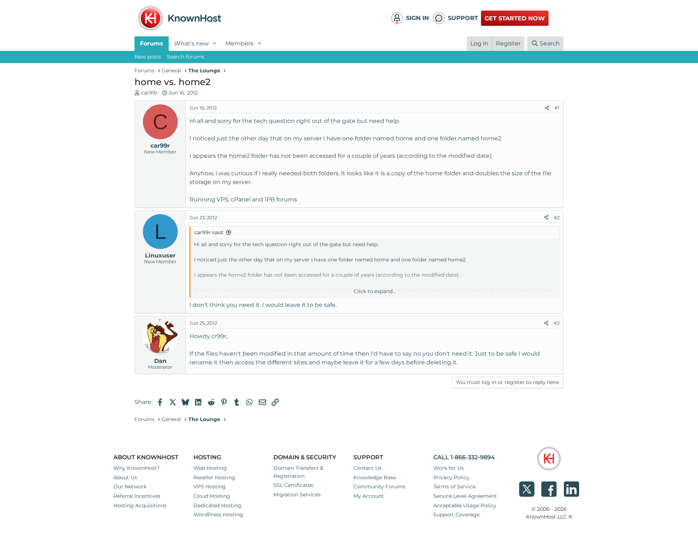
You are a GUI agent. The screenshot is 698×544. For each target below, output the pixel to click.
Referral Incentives (136, 496)
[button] (214, 43)
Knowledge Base (374, 477)
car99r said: (209, 232)
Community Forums (379, 486)
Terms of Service (454, 486)
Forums (151, 43)
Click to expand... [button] (375, 291)
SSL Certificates (293, 485)
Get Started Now (515, 18)
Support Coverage (456, 514)
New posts (148, 56)
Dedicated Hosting (217, 505)
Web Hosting (210, 468)
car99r (149, 92)
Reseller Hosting (214, 477)
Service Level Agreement (465, 496)
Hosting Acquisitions (140, 505)
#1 (556, 108)
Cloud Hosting (211, 496)
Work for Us (448, 468)
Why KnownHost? (136, 468)
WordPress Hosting (218, 514)
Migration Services (297, 494)
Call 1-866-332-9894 (464, 457)
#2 (556, 217)
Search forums (185, 56)
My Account (368, 496)
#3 (556, 323)
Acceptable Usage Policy (464, 505)
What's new (191, 43)
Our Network (130, 486)
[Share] (547, 108)
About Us (125, 477)
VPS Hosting (209, 486)
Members (239, 43)
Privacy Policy (451, 477)
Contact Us (367, 468)
